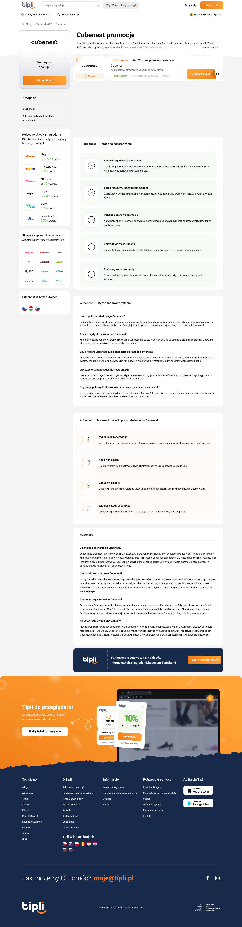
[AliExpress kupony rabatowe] (29, 252)
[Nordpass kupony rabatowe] (60, 281)
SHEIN (25, 833)
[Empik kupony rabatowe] (60, 252)
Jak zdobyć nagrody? (73, 787)
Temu (25, 798)
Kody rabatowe (70, 816)
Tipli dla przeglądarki (73, 798)
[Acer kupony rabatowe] (60, 262)
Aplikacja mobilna (72, 804)
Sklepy (29, 24)
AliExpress (27, 793)
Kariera (106, 804)
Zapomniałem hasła (153, 810)
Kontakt (147, 816)
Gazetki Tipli (69, 821)
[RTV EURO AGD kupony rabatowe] (44, 252)
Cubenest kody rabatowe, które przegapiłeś (38, 118)
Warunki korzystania (113, 787)
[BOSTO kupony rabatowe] (29, 281)
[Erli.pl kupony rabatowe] (60, 271)
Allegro (25, 787)
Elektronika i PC (44, 24)
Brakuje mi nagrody (153, 787)
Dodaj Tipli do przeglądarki (45, 731)
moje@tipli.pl (114, 878)
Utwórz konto (211, 5)
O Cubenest (28, 109)
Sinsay (25, 804)
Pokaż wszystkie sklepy (204, 660)
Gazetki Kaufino (71, 827)
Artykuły (67, 810)
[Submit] (97, 5)
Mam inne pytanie (152, 804)
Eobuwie (26, 827)
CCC (24, 839)
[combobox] (71, 5)
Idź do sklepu (44, 80)
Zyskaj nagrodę (129, 736)
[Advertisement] (148, 107)
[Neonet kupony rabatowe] (44, 262)
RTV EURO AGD (30, 816)
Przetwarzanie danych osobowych (120, 793)
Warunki (165, 76)
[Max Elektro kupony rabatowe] (44, 281)
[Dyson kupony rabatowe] (29, 271)
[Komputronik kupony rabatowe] (29, 262)
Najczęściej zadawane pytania (78, 793)
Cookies (107, 798)
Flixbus (25, 810)
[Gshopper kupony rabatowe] (44, 271)
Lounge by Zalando (32, 821)
